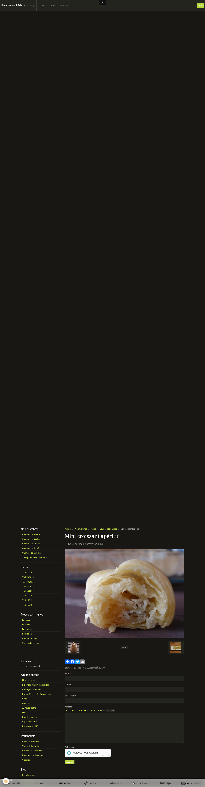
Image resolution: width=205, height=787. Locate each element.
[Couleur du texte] (80, 710)
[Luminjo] (165, 783)
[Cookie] (6, 781)
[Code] (104, 710)
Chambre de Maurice (31, 553)
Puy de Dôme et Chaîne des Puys (36, 694)
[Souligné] (73, 710)
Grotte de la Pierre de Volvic (34, 751)
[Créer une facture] (115, 783)
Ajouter (69, 762)
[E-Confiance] (140, 783)
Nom (67, 674)
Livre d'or (43, 5)
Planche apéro (28, 775)
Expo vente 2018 (29, 722)
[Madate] (39, 783)
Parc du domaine (29, 717)
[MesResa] (64, 783)
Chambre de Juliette (31, 534)
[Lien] (91, 710)
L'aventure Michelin (30, 741)
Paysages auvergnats (31, 689)
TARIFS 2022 (28, 591)
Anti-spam (69, 747)
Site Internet (70, 696)
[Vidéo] (101, 710)
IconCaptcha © (106, 755)
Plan (53, 5)
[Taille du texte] (76, 710)
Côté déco (26, 703)
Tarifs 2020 (27, 596)
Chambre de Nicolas (31, 539)
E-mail (68, 685)
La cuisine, (26, 624)
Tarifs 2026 (64, 5)
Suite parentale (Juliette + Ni (34, 557)
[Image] (97, 710)
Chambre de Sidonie (31, 544)
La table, (26, 620)
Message (69, 707)
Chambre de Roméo (31, 548)
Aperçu (111, 711)
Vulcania (26, 760)
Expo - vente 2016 (30, 726)
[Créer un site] (14, 783)
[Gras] (66, 710)
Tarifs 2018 (27, 605)
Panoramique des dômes (33, 755)
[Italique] (69, 710)
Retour (124, 647)
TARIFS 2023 (28, 586)
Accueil (68, 529)
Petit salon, (27, 634)
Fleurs (25, 712)
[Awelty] (89, 783)
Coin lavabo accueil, (30, 643)
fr (199, 5)
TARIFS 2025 (28, 577)
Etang (24, 699)
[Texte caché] (94, 710)
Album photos (81, 529)
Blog (32, 5)
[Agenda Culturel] (190, 783)
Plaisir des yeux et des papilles (104, 529)
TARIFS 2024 (28, 582)
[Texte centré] (88, 710)
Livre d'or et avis (29, 680)
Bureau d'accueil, (29, 638)
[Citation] (84, 710)
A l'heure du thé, (29, 708)
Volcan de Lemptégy (31, 746)
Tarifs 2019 (27, 600)
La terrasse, (27, 629)
